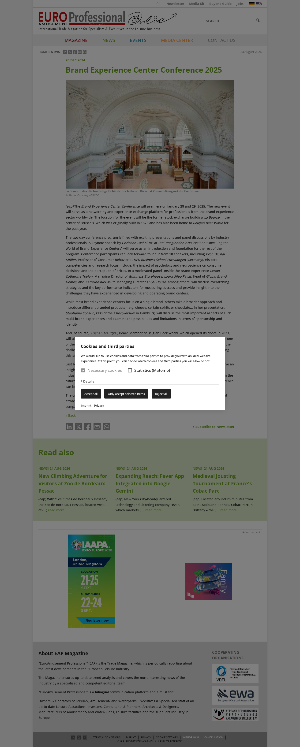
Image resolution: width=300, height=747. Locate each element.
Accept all (91, 393)
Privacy (99, 405)
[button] (130, 370)
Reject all (161, 393)
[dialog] (150, 373)
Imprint (86, 405)
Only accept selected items (126, 393)
